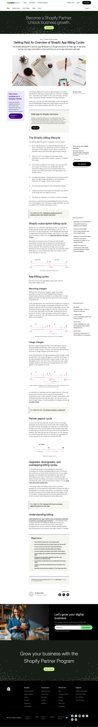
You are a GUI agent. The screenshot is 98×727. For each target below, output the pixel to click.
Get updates (82, 164)
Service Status (80, 700)
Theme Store (45, 694)
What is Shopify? (29, 691)
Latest (34, 8)
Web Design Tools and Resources (82, 221)
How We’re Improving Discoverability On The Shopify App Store (50, 568)
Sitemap (52, 717)
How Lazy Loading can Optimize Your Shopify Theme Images (49, 551)
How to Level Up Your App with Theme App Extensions (48, 546)
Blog (8, 8)
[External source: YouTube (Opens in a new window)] (79, 716)
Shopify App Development (51, 39)
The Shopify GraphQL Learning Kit (54, 410)
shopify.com (70, 2)
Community (32, 2)
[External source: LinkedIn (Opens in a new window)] (67, 594)
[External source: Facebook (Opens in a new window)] (59, 594)
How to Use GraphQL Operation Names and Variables (47, 548)
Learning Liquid (77, 314)
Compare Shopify (63, 694)
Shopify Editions (28, 694)
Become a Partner (13, 116)
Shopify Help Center (81, 691)
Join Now (86, 2)
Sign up (35, 128)
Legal (36, 717)
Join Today (49, 27)
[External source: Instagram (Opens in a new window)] (83, 716)
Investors (26, 700)
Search (87, 8)
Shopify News (16, 8)
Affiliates (43, 703)
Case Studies (26, 8)
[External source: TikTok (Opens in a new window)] (87, 716)
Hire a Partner (79, 697)
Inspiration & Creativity (80, 245)
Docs (25, 2)
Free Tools (61, 703)
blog (41, 39)
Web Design (76, 307)
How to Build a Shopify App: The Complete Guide (46, 542)
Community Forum (81, 694)
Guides (60, 697)
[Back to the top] (8, 689)
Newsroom (27, 703)
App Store (44, 697)
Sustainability (27, 706)
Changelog (61, 706)
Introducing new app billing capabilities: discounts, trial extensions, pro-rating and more (48, 558)
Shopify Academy (43, 2)
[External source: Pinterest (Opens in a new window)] (76, 719)
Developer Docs (45, 691)
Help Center (58, 579)
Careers (26, 697)
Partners (43, 700)
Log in (78, 2)
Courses (60, 700)
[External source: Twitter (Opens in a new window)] (63, 594)
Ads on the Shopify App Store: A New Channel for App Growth (50, 544)
